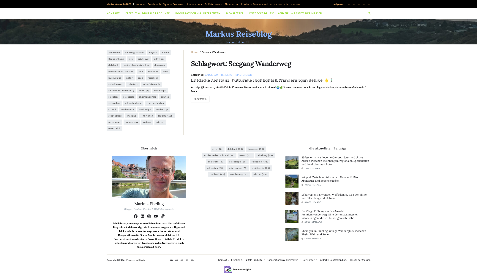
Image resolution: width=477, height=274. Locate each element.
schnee (165, 96)
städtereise (127, 109)
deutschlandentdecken (136, 65)
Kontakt (140, 4)
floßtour (153, 71)
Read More (200, 99)
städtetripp (115, 115)
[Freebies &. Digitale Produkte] (354, 4)
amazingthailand (134, 52)
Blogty (141, 260)
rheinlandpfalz (147, 96)
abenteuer (114, 52)
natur (129, 77)
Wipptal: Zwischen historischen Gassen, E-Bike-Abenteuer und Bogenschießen (330, 178)
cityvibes (159, 58)
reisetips (113, 96)
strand (112, 109)
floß (140, 71)
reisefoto (133, 84)
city (131, 58)
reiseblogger (115, 84)
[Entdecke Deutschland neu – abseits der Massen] (369, 4)
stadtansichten (155, 103)
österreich (114, 128)
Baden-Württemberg (218, 74)
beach (165, 52)
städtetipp (145, 109)
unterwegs (114, 122)
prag (140, 77)
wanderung (131, 122)
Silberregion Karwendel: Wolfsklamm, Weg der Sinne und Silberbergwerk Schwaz (334, 196)
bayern (153, 52)
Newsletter (231, 4)
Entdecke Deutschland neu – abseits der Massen (270, 4)
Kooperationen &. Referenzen (204, 4)
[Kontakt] (349, 4)
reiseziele (128, 96)
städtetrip (162, 109)
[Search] (369, 13)
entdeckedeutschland (121, 71)
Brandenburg (116, 58)
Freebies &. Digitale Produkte (166, 4)
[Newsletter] (364, 4)
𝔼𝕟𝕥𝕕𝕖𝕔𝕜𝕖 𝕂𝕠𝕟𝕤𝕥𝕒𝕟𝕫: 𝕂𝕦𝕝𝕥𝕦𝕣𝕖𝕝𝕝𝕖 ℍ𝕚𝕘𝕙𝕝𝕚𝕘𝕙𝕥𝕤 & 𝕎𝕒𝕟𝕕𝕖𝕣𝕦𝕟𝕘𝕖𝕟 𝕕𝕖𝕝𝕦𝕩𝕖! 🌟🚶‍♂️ (262, 80)
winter (160, 122)
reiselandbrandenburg (121, 90)
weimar (147, 122)
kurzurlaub (114, 77)
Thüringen (147, 115)
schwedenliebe (133, 103)
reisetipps (160, 90)
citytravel (143, 58)
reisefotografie (151, 84)
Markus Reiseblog (238, 34)
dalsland (113, 65)
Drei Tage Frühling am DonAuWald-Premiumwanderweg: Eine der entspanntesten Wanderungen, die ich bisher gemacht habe (329, 214)
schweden (114, 103)
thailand (131, 115)
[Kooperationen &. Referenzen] (359, 4)
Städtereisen (244, 74)
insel (165, 71)
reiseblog (153, 77)
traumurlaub (165, 115)
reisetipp (144, 90)
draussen (159, 65)
